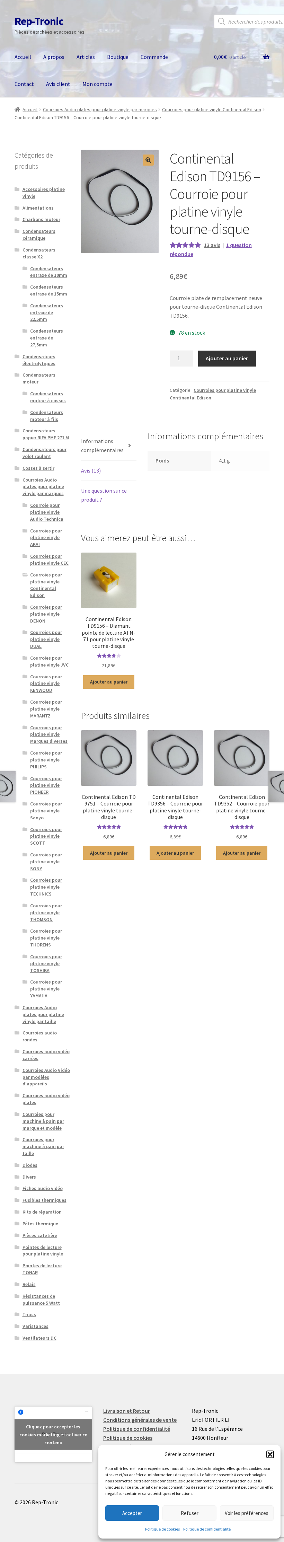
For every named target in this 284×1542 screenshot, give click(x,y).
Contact (24, 83)
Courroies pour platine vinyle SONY (46, 862)
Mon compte (97, 83)
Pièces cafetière (40, 1235)
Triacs (29, 1314)
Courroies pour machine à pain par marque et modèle (43, 1121)
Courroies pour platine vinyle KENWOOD (46, 683)
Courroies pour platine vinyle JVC (49, 661)
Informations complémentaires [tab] (102, 445)
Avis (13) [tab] (91, 470)
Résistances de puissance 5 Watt (41, 1299)
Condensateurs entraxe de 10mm (48, 272)
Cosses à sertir (38, 468)
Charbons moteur (41, 219)
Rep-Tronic (39, 21)
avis (212, 244)
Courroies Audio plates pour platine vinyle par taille (43, 1014)
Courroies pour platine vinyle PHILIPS (46, 760)
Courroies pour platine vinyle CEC (49, 559)
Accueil (23, 56)
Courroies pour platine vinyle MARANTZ (46, 709)
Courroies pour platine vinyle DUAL (46, 639)
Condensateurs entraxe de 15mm (48, 290)
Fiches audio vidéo (43, 1188)
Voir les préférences (246, 1513)
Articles (86, 56)
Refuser (189, 1513)
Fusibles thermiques (44, 1200)
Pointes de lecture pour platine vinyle (43, 1250)
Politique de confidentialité (207, 1529)
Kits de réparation (42, 1212)
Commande (154, 56)
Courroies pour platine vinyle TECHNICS (46, 887)
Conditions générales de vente (140, 1419)
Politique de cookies (162, 1529)
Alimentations (38, 208)
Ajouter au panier (227, 358)
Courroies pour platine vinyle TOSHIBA (46, 963)
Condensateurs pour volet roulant (44, 452)
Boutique (117, 56)
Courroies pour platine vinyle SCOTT (46, 836)
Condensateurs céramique (39, 234)
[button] (270, 1454)
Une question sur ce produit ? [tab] (104, 495)
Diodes (30, 1165)
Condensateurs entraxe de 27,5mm (46, 338)
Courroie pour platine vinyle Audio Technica (46, 512)
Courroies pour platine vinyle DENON (46, 614)
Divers (29, 1177)
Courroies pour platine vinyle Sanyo (46, 811)
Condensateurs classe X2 (39, 253)
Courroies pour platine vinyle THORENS (46, 938)
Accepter (132, 1513)
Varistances (35, 1326)
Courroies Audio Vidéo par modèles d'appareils (46, 1077)
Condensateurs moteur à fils (46, 415)
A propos (53, 56)
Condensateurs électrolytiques (39, 360)
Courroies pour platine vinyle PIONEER (46, 785)
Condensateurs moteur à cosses (48, 397)
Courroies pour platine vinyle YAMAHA (46, 989)
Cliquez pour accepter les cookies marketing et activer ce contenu (53, 1434)
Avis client (58, 83)
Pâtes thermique (40, 1224)
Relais (29, 1284)
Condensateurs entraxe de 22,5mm (46, 312)
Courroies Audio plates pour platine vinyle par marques (100, 109)
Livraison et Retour (126, 1410)
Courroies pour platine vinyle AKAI (46, 538)
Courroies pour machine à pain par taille (43, 1146)
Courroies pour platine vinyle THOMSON (46, 912)
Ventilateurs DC (39, 1338)
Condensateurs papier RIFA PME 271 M (46, 434)
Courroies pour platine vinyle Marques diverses (49, 734)
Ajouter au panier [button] (108, 682)
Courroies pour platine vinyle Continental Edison (211, 109)
